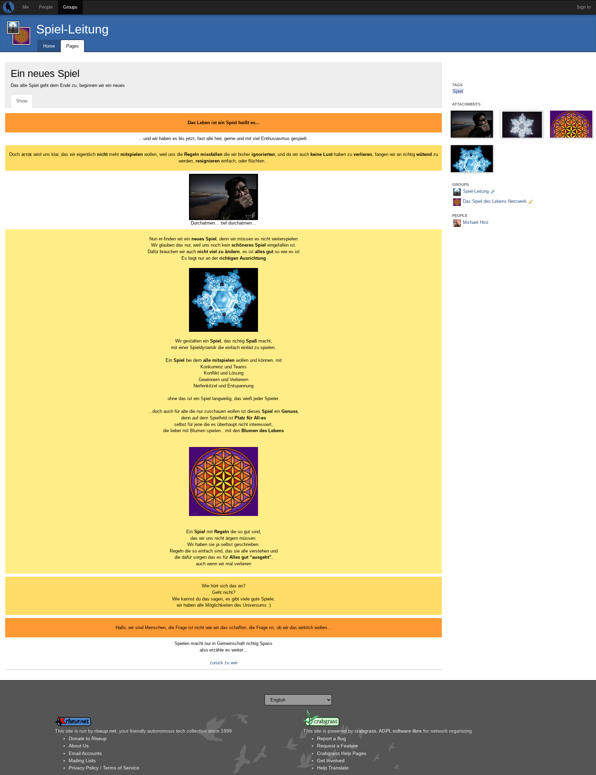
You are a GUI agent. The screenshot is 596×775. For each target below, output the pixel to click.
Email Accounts (85, 753)
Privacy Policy (84, 768)
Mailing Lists (82, 760)
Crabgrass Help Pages (341, 753)
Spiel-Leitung (72, 29)
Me (25, 7)
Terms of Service (121, 768)
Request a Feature (337, 745)
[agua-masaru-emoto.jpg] (472, 158)
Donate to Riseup (88, 738)
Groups (70, 7)
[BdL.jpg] (571, 124)
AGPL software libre (400, 731)
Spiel (458, 91)
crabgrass (365, 731)
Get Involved (331, 760)
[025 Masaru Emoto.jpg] (521, 124)
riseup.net (105, 731)
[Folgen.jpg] (472, 124)
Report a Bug (331, 738)
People (46, 7)
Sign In (584, 7)
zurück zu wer (224, 662)
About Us (79, 745)
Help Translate (333, 768)
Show (21, 100)
